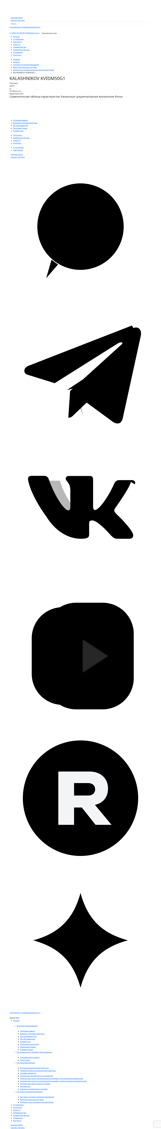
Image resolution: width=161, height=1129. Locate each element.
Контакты (17, 55)
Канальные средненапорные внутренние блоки (33, 70)
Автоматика (25, 1086)
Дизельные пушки (28, 1047)
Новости (16, 44)
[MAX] (80, 229)
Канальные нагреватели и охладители (36, 1076)
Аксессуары (25, 1060)
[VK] (80, 513)
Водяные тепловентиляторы (25, 123)
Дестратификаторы (28, 1036)
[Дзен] (80, 940)
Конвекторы (18, 131)
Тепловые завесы (20, 120)
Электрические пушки (29, 1044)
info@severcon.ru (32, 33)
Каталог (16, 36)
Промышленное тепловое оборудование (34, 1052)
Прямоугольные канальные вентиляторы (38, 1070)
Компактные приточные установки (35, 1084)
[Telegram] (80, 371)
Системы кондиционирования (26, 65)
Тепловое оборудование (27, 1026)
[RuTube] (80, 798)
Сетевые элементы (28, 1073)
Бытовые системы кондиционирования (37, 1097)
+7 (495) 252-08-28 (17, 33)
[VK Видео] (80, 656)
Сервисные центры (21, 50)
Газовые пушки (26, 1049)
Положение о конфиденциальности (25, 27)
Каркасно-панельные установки (34, 1089)
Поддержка (18, 52)
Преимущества (19, 47)
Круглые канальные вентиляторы (34, 1068)
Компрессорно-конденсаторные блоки (36, 1102)
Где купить (17, 42)
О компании (18, 39)
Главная (16, 59)
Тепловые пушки (20, 128)
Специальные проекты (30, 1057)
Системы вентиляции (26, 1063)
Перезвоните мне (49, 33)
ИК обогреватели (20, 125)
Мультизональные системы (25, 67)
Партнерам (18, 150)
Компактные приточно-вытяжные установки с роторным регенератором (51, 1078)
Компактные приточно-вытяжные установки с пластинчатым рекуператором (53, 1081)
